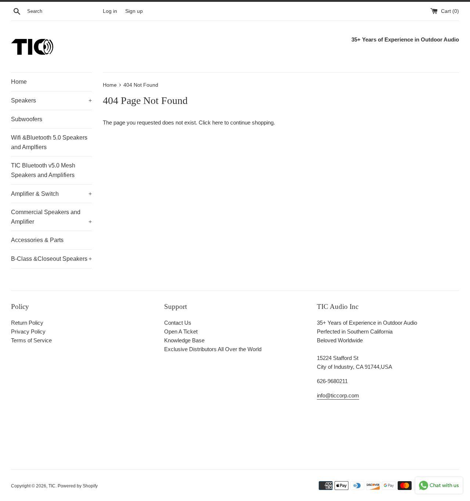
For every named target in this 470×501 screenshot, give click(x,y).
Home (19, 82)
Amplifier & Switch (51, 194)
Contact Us (177, 323)
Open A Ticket (181, 331)
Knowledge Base (184, 340)
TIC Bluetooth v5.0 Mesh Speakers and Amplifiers (43, 170)
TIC (51, 486)
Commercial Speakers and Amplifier (51, 217)
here (217, 122)
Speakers (51, 100)
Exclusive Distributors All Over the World (212, 349)
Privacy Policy (28, 331)
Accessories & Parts (37, 240)
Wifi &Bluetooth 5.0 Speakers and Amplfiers (49, 142)
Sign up (134, 11)
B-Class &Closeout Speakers (51, 259)
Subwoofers (26, 119)
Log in (110, 11)
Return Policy (27, 323)
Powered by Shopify (78, 486)
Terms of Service (31, 340)
